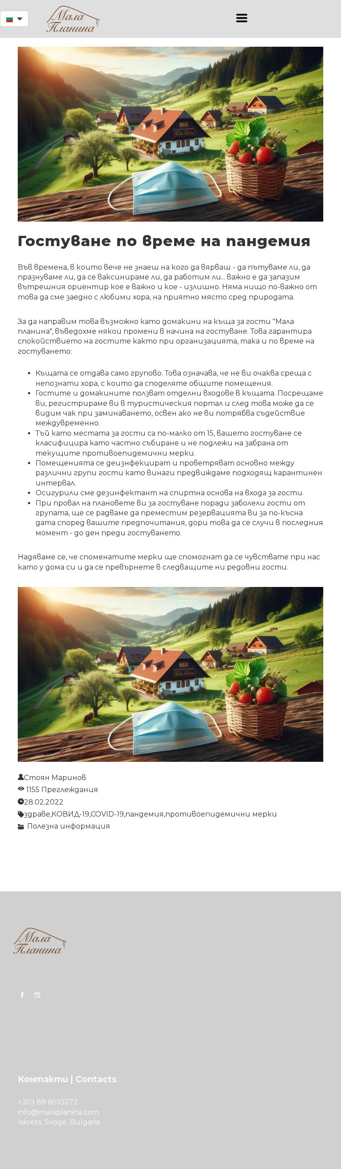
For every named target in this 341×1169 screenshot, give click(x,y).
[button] (14, 19)
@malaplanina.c (59, 1112)
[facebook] (22, 995)
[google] (37, 995)
